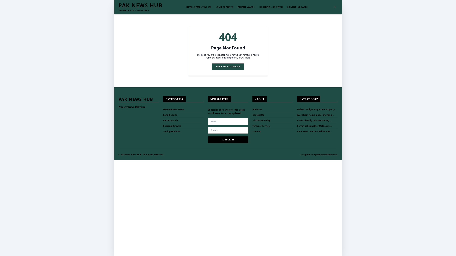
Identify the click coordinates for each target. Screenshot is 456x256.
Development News (198, 7)
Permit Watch (246, 7)
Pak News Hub (140, 5)
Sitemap (256, 131)
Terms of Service (261, 125)
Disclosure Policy (261, 120)
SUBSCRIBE (228, 139)
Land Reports (224, 7)
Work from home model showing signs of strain (314, 115)
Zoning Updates (297, 7)
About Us (257, 109)
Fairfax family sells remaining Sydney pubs (313, 120)
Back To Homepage (228, 66)
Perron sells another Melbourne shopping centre (314, 126)
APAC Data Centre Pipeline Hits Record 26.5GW (313, 131)
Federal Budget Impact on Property (316, 109)
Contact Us (258, 114)
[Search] (335, 7)
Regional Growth (271, 7)
